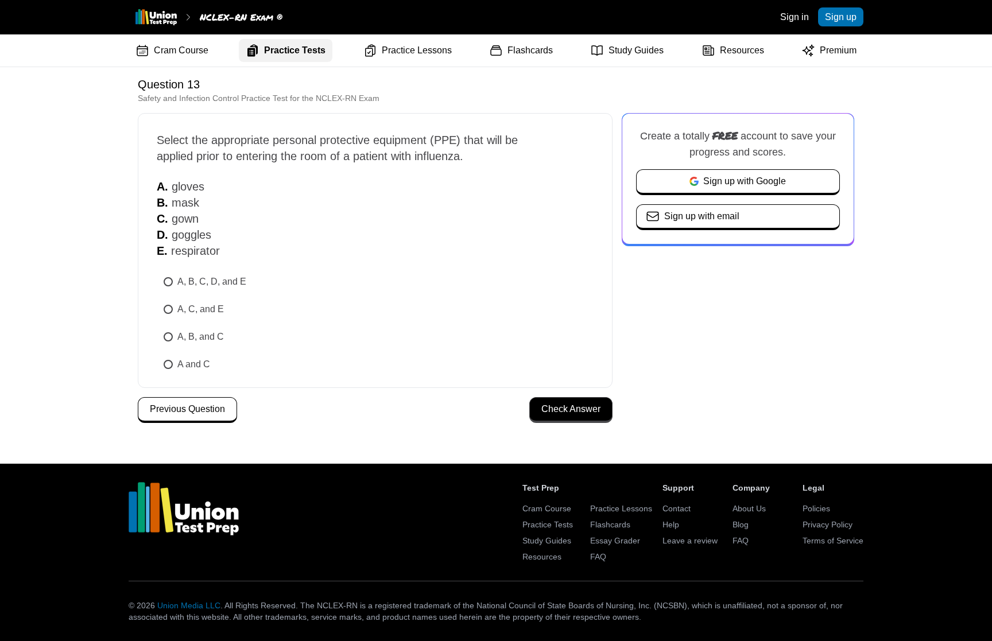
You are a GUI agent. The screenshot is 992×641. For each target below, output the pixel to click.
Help (670, 524)
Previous (187, 409)
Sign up (841, 17)
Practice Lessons (417, 50)
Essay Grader (615, 540)
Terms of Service (833, 540)
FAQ (598, 556)
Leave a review (690, 540)
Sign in (794, 17)
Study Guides (636, 50)
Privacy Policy (827, 524)
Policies (816, 508)
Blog (741, 524)
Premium (838, 50)
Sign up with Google (744, 181)
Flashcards (530, 50)
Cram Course (181, 50)
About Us (749, 508)
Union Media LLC (188, 605)
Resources (742, 50)
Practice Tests (295, 50)
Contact (676, 508)
